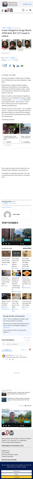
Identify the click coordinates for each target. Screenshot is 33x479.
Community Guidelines (25, 438)
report (28, 359)
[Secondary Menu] (4, 10)
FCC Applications (21, 440)
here (9, 332)
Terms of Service (6, 438)
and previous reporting (17, 99)
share (25, 359)
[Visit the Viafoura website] (28, 405)
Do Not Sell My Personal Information (11, 442)
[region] (16, 372)
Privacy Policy (14, 438)
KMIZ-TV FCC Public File (9, 440)
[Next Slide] (30, 133)
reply (7, 359)
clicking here (6, 327)
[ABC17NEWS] (10, 10)
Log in (24, 337)
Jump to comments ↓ (7, 207)
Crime (14, 201)
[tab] (7, 349)
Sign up (28, 337)
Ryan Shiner (6, 57)
